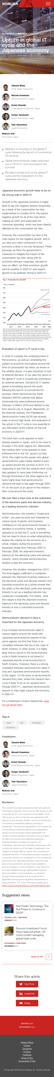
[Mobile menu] (48, 3)
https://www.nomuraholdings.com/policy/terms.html (26, 885)
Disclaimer (27, 1048)
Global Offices (27, 1042)
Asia (21, 722)
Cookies (27, 1051)
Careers (27, 1045)
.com (27, 1023)
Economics (10, 727)
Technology (36, 722)
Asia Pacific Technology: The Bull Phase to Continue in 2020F (32, 909)
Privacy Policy (27, 1058)
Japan (8, 722)
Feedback (27, 1054)
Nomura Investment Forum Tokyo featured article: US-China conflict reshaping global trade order (31, 933)
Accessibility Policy (27, 1061)
